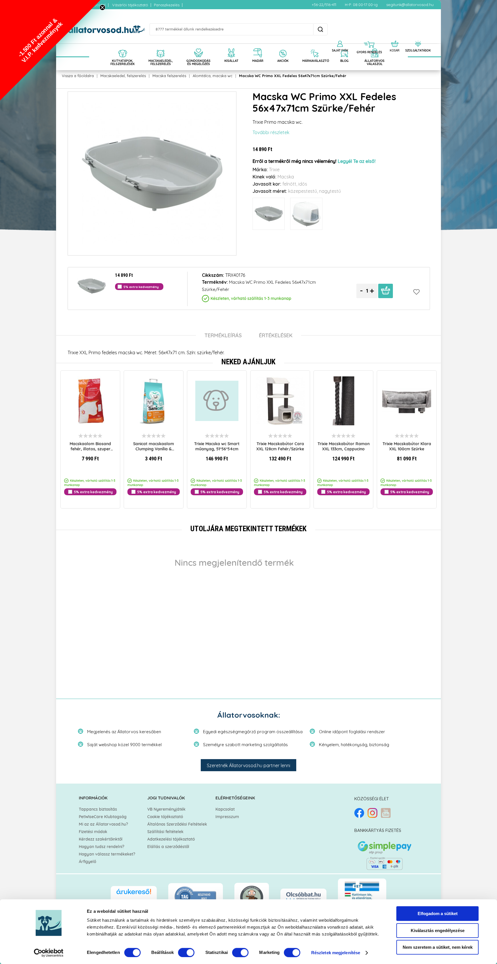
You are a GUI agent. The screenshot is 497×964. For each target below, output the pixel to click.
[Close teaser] (102, 7)
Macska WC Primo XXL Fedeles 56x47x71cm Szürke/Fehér (292, 75)
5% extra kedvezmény (156, 492)
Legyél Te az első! (357, 161)
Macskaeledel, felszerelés (123, 75)
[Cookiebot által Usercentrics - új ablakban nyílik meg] (49, 952)
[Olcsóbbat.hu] (303, 896)
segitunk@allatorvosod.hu (410, 4)
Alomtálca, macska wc (212, 75)
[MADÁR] (257, 46)
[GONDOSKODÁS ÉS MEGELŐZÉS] (198, 46)
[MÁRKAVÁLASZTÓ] (314, 46)
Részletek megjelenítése (335, 952)
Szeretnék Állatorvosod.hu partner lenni (248, 765)
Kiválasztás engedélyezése (437, 930)
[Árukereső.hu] (133, 894)
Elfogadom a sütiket (438, 913)
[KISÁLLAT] (231, 46)
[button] (50, 50)
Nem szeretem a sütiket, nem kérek (438, 947)
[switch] (186, 952)
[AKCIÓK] (282, 46)
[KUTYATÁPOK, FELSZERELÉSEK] (123, 46)
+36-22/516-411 (324, 4)
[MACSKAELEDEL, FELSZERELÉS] (160, 46)
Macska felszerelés (169, 75)
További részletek (271, 132)
